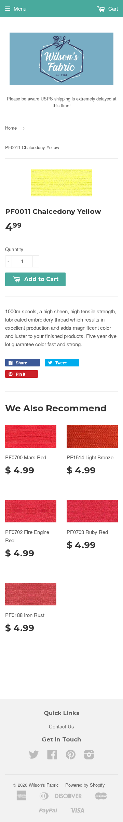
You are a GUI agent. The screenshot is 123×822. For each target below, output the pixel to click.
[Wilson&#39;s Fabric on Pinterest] (71, 756)
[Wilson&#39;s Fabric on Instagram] (89, 756)
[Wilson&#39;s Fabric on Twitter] (34, 756)
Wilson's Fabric (44, 785)
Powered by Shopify (85, 785)
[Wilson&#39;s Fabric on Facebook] (52, 756)
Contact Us (61, 726)
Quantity (14, 249)
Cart (112, 8)
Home (11, 127)
